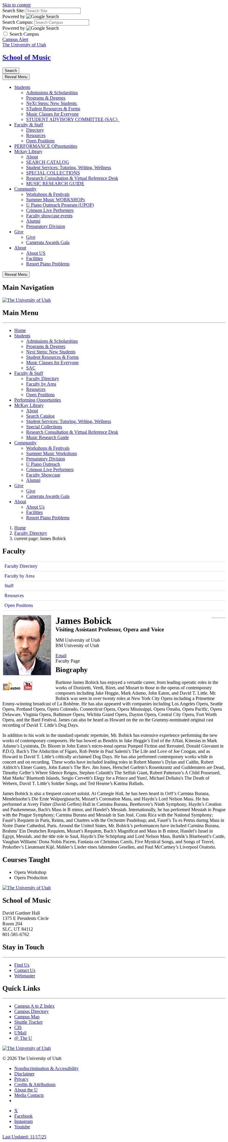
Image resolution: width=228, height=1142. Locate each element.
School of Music (26, 57)
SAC (31, 367)
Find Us (21, 965)
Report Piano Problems (47, 263)
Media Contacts (29, 1095)
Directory (35, 130)
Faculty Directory (42, 378)
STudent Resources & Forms (53, 108)
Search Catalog (40, 416)
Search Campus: (17, 22)
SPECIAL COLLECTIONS (53, 172)
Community (25, 188)
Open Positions (40, 140)
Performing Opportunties (37, 399)
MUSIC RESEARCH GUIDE (55, 183)
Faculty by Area (41, 383)
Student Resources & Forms (52, 357)
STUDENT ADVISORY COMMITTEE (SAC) (73, 119)
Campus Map (26, 1016)
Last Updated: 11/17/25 (24, 1136)
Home (20, 330)
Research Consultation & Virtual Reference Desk (72, 178)
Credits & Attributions (35, 1084)
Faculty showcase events (49, 215)
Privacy (21, 1079)
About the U (26, 1089)
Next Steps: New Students (50, 351)
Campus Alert (15, 39)
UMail (20, 1032)
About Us (35, 506)
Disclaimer (24, 1073)
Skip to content (16, 4)
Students (22, 87)
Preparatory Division (45, 226)
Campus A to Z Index (34, 1006)
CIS (18, 1027)
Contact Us (24, 970)
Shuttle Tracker (28, 1022)
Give (18, 231)
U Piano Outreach (43, 464)
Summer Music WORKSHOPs (55, 199)
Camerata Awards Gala (47, 242)
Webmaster (24, 975)
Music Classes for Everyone (52, 114)
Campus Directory (31, 1011)
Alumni (33, 221)
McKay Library (29, 405)
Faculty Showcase (43, 474)
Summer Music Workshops (51, 453)
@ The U (23, 1038)
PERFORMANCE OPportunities (45, 146)
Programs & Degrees (45, 97)
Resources (35, 135)
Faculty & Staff (28, 124)
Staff (8, 585)
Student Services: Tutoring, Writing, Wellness (68, 167)
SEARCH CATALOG (47, 162)
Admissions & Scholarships (52, 92)
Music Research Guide (47, 437)
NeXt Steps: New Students (52, 103)
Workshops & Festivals (47, 194)
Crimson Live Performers (50, 210)
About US (35, 253)
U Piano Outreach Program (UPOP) (60, 204)
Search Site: (13, 10)
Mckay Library (28, 151)
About (32, 156)
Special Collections (44, 426)
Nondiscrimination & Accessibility (46, 1068)
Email (61, 655)
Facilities (34, 258)
